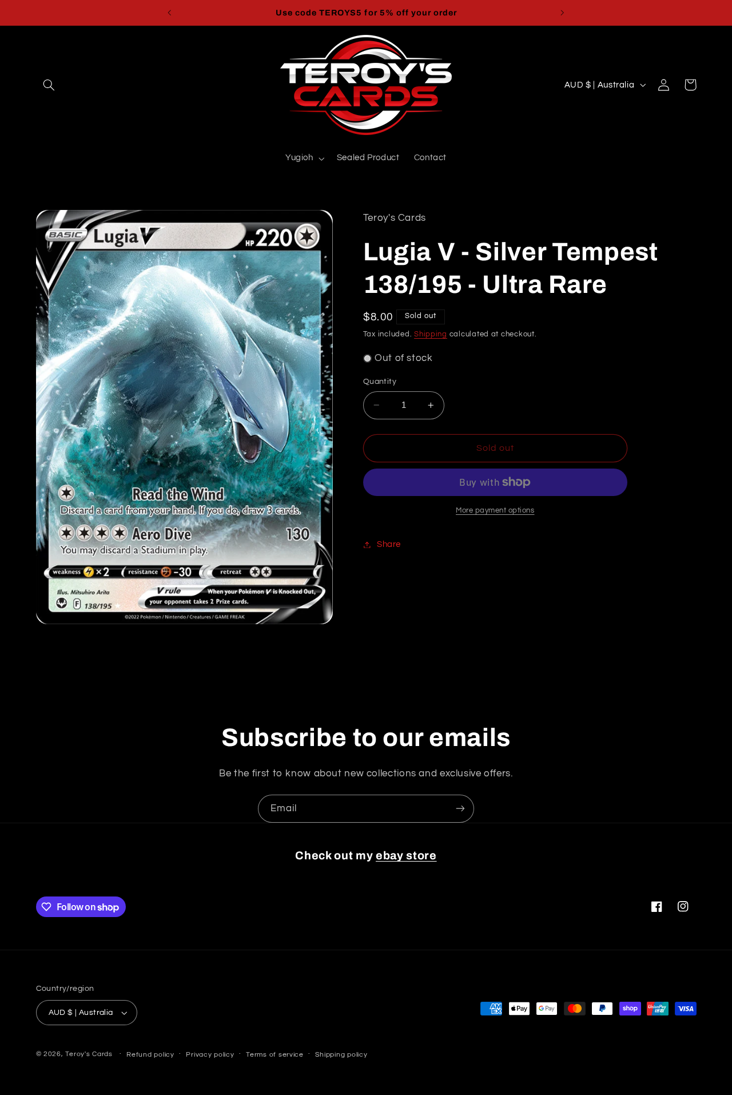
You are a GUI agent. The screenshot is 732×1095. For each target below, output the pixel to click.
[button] (49, 85)
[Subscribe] (460, 809)
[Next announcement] (562, 12)
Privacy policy (210, 1055)
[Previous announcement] (169, 12)
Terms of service (275, 1055)
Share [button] (389, 544)
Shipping (430, 334)
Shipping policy (341, 1055)
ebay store (406, 856)
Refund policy (150, 1055)
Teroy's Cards (89, 1054)
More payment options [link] (495, 510)
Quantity (379, 382)
